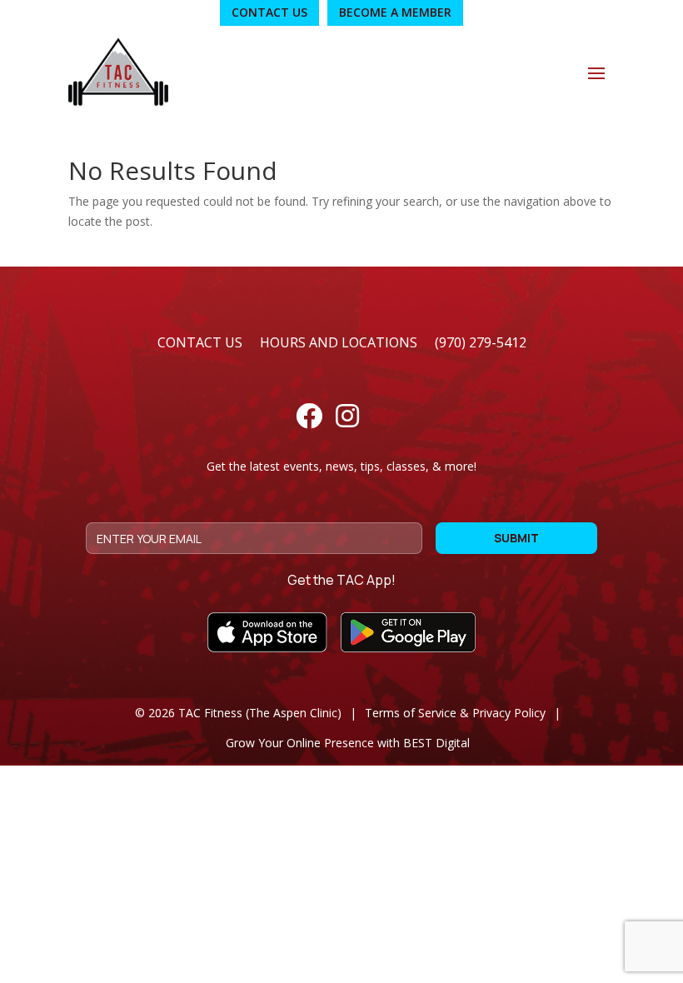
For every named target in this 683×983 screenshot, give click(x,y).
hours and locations (338, 342)
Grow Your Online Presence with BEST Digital (348, 743)
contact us (199, 342)
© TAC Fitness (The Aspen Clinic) (238, 713)
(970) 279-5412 (480, 342)
